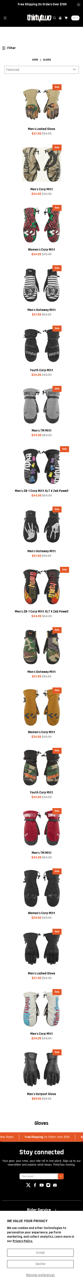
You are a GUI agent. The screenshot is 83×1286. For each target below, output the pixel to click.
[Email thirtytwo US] (55, 1186)
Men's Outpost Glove (41, 1094)
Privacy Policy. (23, 1241)
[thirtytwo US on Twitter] (28, 1186)
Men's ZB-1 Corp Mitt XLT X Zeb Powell (41, 491)
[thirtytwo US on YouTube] (41, 1186)
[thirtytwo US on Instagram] (48, 1186)
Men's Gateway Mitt (41, 310)
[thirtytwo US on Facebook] (35, 1186)
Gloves (47, 60)
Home (35, 60)
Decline (40, 1264)
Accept (40, 1253)
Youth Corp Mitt (41, 370)
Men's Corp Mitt (41, 189)
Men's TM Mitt (42, 430)
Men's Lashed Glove (41, 129)
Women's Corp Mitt (41, 249)
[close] (78, 4)
